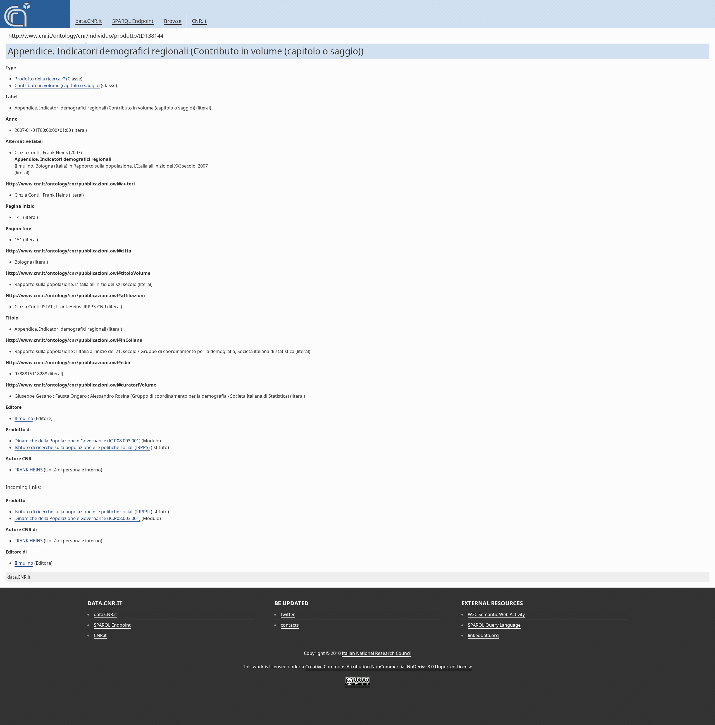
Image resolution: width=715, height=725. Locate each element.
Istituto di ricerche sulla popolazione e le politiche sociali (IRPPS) (82, 447)
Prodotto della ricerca (38, 79)
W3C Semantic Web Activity (496, 614)
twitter (288, 614)
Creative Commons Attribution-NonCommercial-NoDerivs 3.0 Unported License (388, 667)
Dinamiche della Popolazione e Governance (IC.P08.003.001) (77, 441)
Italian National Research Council (376, 653)
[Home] (35, 14)
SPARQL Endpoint (133, 21)
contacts (290, 625)
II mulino (24, 418)
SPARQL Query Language (494, 625)
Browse (173, 21)
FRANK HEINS (29, 470)
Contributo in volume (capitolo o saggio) (57, 85)
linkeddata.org (483, 635)
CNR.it (199, 21)
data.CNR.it (88, 21)
